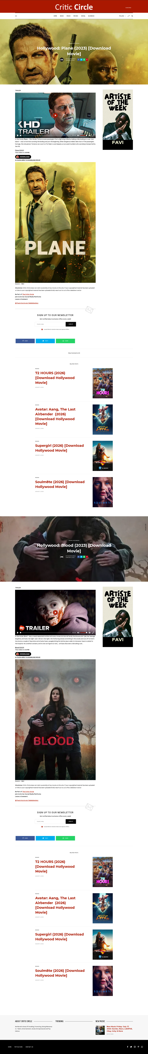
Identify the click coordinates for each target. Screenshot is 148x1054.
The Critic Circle (28, 294)
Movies (70, 43)
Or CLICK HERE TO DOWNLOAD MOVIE (27, 160)
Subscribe (128, 7)
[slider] (45, 135)
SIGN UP (71, 324)
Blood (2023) (19, 648)
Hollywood (76, 43)
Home (9, 1047)
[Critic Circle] (74, 7)
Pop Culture (18, 1047)
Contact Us (29, 1047)
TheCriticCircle (71, 58)
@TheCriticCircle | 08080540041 (26, 303)
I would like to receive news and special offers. (56, 329)
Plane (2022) (19, 150)
